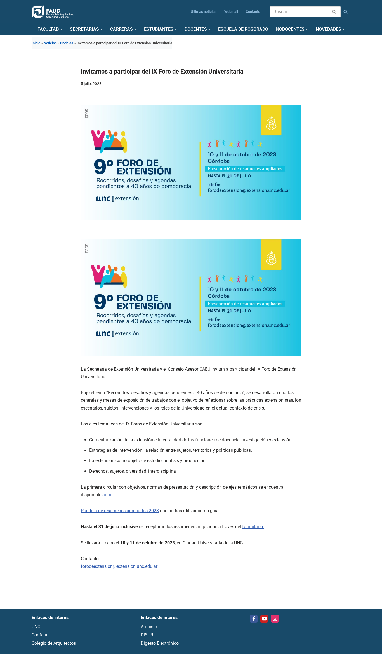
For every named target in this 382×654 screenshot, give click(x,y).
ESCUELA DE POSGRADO (243, 29)
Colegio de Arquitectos (54, 643)
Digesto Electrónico (160, 643)
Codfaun (40, 635)
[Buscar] (334, 11)
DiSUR (147, 635)
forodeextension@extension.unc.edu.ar (119, 566)
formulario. (253, 526)
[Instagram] (275, 619)
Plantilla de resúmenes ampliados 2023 (120, 510)
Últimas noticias (203, 12)
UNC (36, 627)
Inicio (36, 43)
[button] (61, 29)
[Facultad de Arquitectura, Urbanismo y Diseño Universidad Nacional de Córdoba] (53, 11)
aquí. (107, 494)
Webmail (231, 12)
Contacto (253, 12)
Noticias (50, 43)
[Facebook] (254, 619)
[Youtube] (264, 619)
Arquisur (149, 627)
